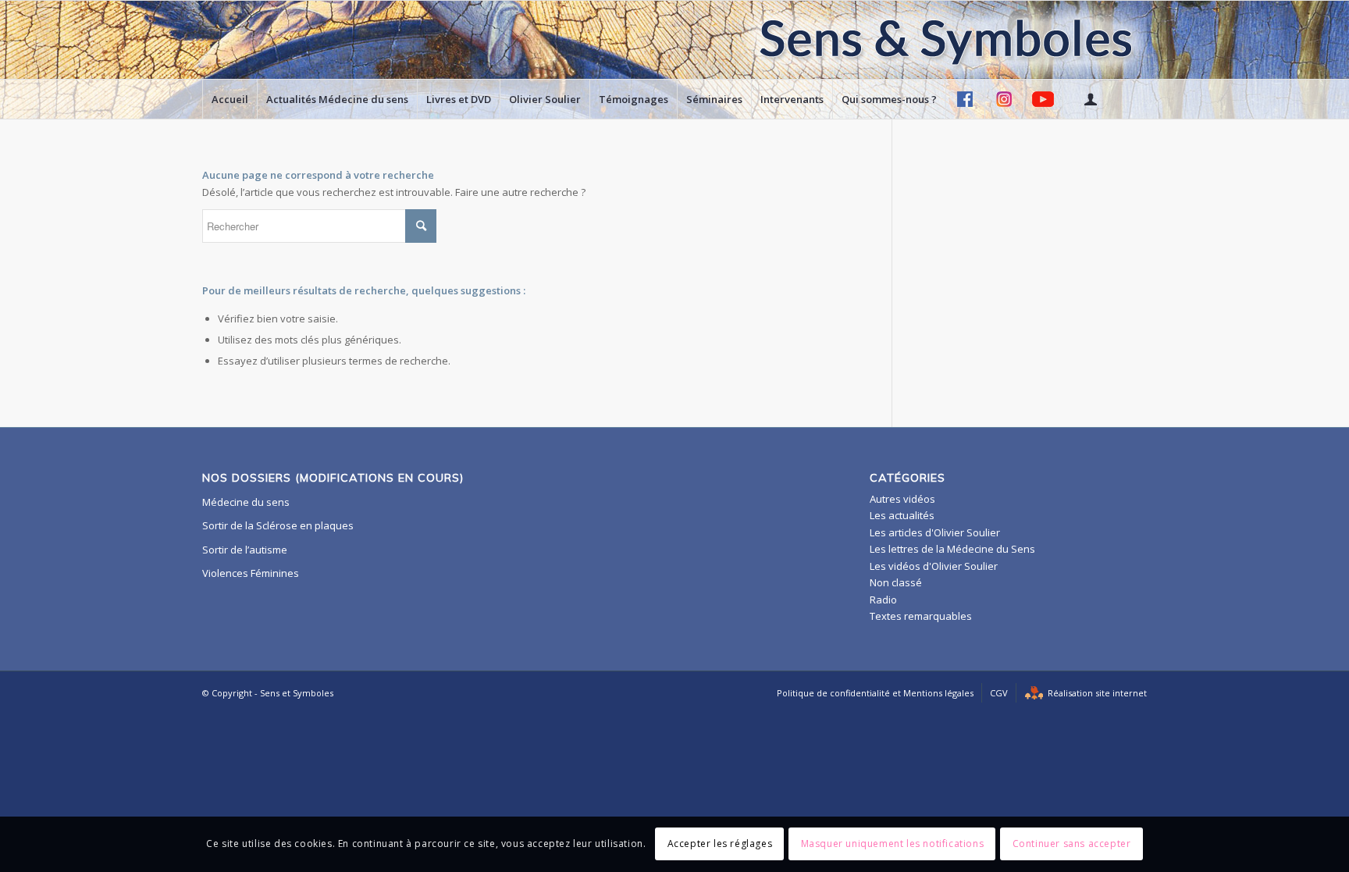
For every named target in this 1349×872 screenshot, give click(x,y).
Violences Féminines (250, 573)
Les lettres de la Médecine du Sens (952, 549)
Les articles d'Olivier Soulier (935, 532)
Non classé (896, 582)
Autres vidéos (902, 499)
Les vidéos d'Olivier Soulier (934, 566)
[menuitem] (229, 99)
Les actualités (902, 515)
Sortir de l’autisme (244, 550)
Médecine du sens (246, 502)
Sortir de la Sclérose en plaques (278, 525)
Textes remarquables (921, 616)
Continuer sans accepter (1072, 844)
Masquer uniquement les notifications (892, 844)
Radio (883, 600)
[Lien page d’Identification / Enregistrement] (1089, 99)
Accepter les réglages (720, 844)
